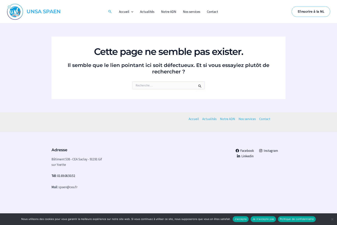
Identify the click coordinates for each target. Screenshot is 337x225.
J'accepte (241, 219)
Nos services (191, 12)
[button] (110, 11)
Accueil (124, 12)
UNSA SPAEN (44, 11)
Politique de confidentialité (297, 219)
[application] (131, 11)
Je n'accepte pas (263, 219)
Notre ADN (168, 12)
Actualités (147, 12)
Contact (212, 12)
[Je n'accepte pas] (332, 219)
